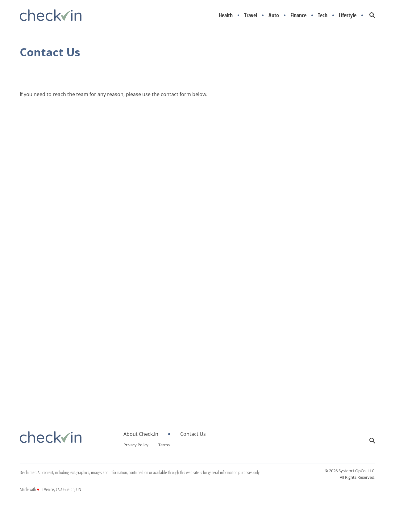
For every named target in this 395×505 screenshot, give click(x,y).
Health (226, 15)
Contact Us (193, 434)
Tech (322, 15)
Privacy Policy (135, 445)
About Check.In (140, 434)
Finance (298, 15)
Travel (250, 15)
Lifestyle (347, 15)
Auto (273, 15)
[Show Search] (372, 15)
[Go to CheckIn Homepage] (50, 15)
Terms (164, 445)
